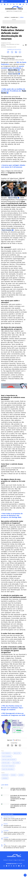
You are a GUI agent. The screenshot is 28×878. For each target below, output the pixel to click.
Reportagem (5, 775)
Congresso (5, 778)
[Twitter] (10, 4)
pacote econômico (6, 756)
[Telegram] (4, 4)
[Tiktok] (23, 4)
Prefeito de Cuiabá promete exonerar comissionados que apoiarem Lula (15, 840)
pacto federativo (6, 753)
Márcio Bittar (17, 753)
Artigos (15, 860)
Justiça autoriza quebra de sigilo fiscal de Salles (18, 788)
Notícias (7, 17)
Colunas (10, 860)
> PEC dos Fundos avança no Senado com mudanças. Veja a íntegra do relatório (12, 707)
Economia (13, 775)
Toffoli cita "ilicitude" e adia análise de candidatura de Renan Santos (15, 846)
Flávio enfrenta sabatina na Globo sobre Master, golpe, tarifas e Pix (14, 833)
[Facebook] (7, 4)
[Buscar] (26, 1)
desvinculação (6, 762)
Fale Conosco (22, 860)
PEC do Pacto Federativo (8, 766)
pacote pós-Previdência (8, 769)
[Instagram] (16, 4)
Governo (21, 775)
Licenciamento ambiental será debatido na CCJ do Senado (18, 806)
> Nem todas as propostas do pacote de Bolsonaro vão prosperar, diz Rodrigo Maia (12, 515)
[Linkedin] (13, 4)
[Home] (14, 8)
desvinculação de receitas (9, 759)
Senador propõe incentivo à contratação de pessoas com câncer (15, 826)
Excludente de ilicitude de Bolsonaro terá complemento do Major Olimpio (18, 798)
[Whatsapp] (1, 4)
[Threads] (26, 4)
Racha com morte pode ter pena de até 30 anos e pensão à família (15, 819)
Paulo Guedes (13, 74)
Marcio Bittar (13, 70)
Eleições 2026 (14, 17)
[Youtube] (20, 4)
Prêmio (21, 17)
